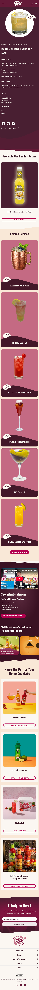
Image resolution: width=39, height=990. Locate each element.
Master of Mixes (18, 3)
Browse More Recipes (19, 552)
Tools (3, 93)
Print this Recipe (10, 128)
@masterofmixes (12, 631)
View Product (19, 220)
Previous (3, 579)
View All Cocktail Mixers (19, 725)
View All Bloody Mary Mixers (19, 886)
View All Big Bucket (19, 831)
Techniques (5, 106)
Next (35, 579)
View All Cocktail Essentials (19, 778)
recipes (3, 44)
